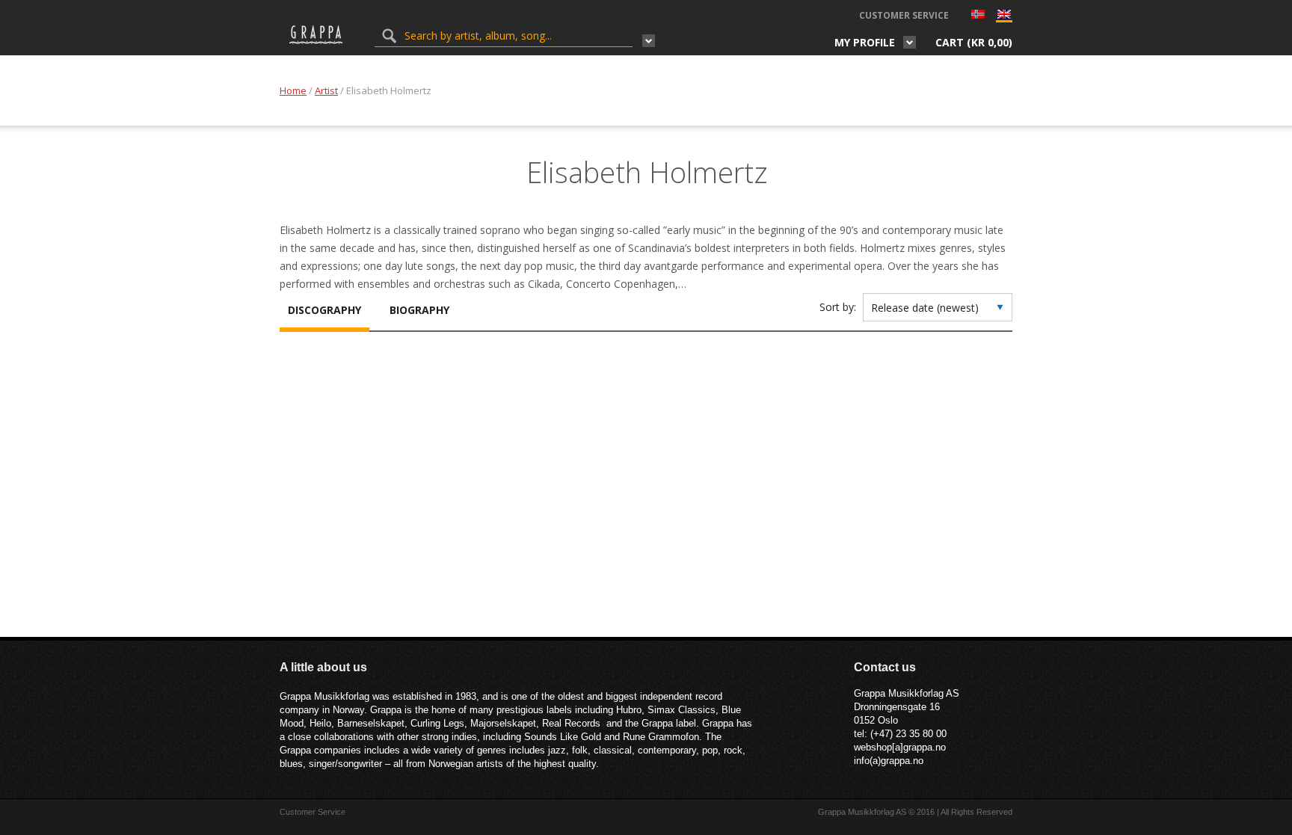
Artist (326, 90)
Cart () (973, 42)
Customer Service (904, 15)
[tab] (324, 311)
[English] (1004, 17)
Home (293, 90)
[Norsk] (978, 16)
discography (324, 310)
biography (419, 310)
